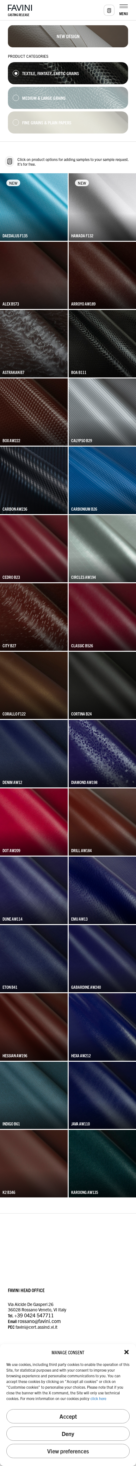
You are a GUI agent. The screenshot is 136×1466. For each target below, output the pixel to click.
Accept (68, 1416)
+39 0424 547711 (34, 1315)
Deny (68, 1433)
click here (98, 1398)
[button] (126, 1352)
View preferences (68, 1451)
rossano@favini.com (39, 1321)
